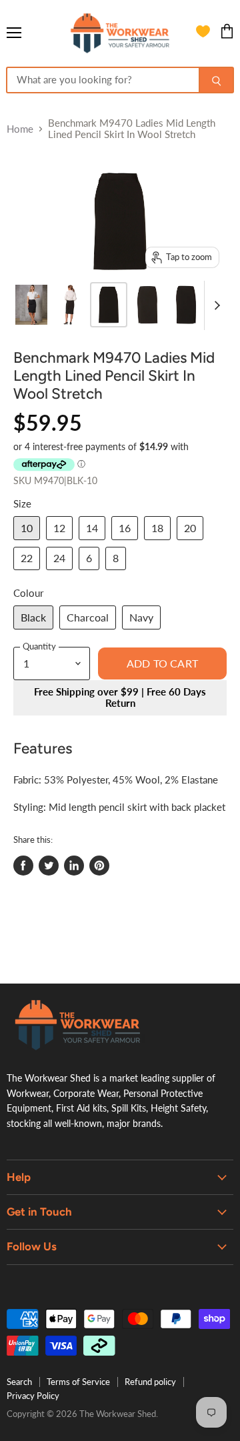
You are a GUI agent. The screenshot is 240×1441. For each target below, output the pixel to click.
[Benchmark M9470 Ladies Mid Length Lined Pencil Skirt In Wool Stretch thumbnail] (31, 304)
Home (20, 129)
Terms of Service (78, 1381)
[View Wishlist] (203, 33)
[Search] (216, 80)
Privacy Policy (33, 1395)
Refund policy (150, 1381)
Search (19, 1381)
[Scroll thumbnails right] (214, 305)
